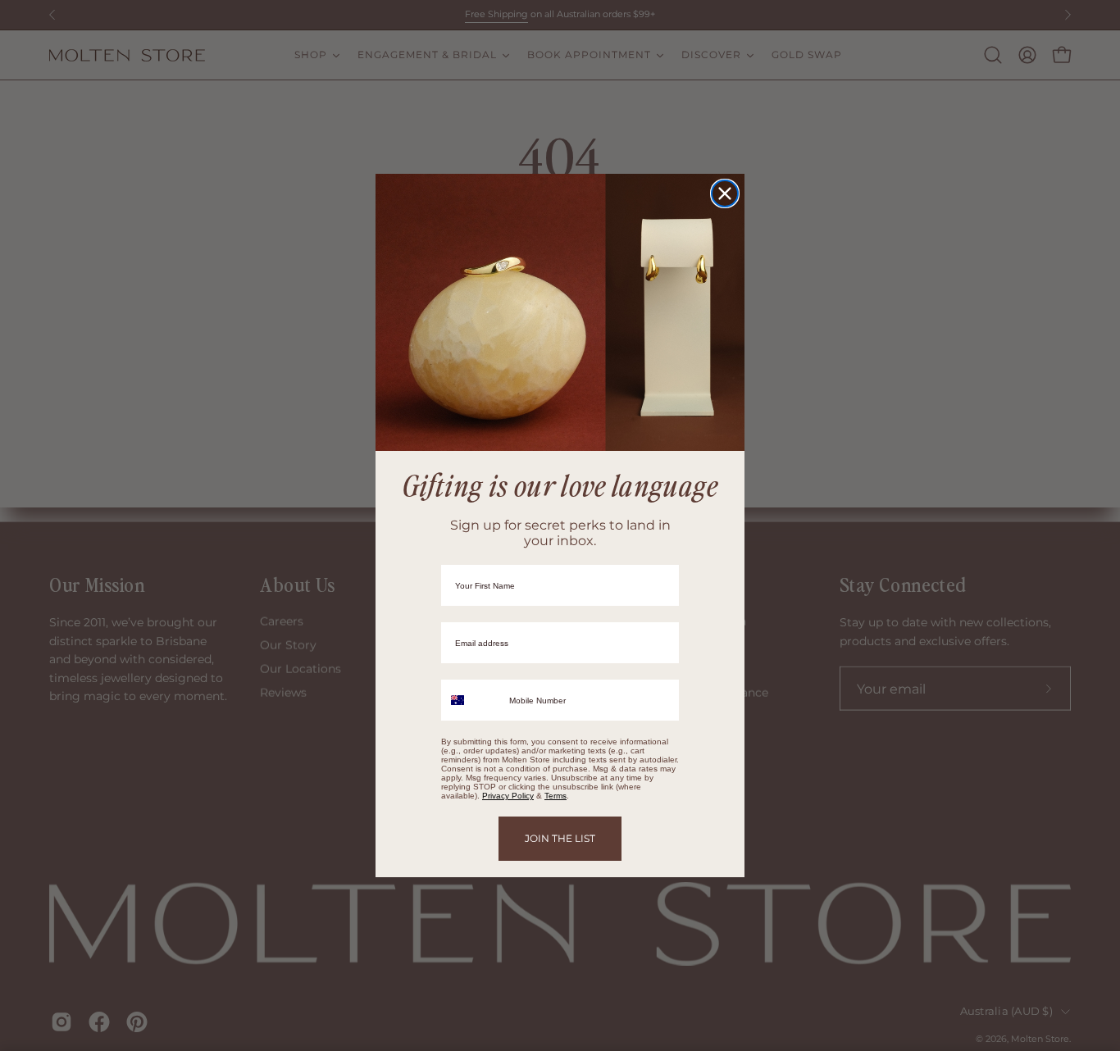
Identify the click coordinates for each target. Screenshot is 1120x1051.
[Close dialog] (725, 193)
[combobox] (471, 700)
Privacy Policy (508, 795)
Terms (555, 795)
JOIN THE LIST (560, 838)
